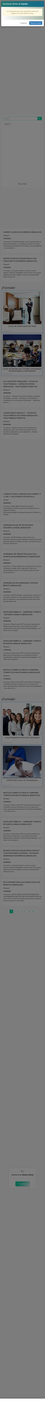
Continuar (23, 23)
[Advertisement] (22, 1401)
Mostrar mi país (36, 23)
